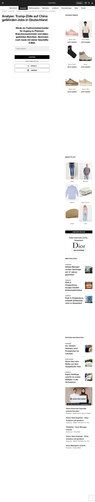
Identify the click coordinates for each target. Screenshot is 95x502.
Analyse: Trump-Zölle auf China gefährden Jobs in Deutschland (39, 11)
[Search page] (89, 3)
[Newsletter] (85, 3)
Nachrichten (12, 11)
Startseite (4, 11)
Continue (32, 57)
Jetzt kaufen (71, 42)
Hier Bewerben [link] (78, 250)
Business (19, 11)
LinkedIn (34, 70)
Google (33, 66)
